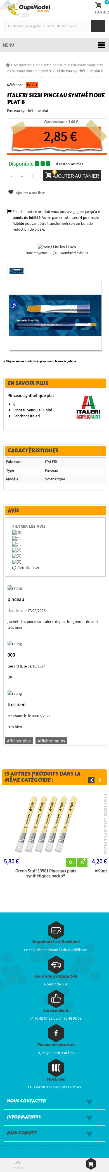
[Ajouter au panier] (82, 862)
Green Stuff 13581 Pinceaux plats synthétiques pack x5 (45, 873)
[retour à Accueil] (8, 64)
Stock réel (55, 1079)
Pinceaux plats (22, 70)
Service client (55, 1010)
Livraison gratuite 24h (56, 976)
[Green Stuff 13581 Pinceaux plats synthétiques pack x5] (46, 823)
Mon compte (22, 1133)
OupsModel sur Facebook (56, 942)
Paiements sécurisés (56, 1045)
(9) (19, 532)
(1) (19, 538)
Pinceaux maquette (87, 64)
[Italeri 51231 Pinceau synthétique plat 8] (16, 271)
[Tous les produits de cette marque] (88, 406)
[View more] (71, 862)
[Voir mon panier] (91, 1164)
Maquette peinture (51, 64)
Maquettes (23, 64)
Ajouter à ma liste (30, 192)
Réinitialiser (28, 567)
